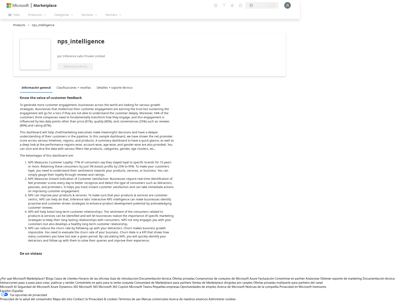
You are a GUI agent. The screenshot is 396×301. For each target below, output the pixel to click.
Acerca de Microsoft (231, 287)
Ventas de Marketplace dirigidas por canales (222, 282)
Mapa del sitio (62, 299)
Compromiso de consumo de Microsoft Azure (226, 278)
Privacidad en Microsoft (295, 287)
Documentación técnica (155, 278)
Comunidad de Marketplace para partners (162, 282)
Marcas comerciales (154, 299)
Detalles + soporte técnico (114, 87)
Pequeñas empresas (166, 287)
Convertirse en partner (290, 278)
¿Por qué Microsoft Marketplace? (22, 278)
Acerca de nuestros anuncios (188, 299)
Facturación (266, 278)
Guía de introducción (124, 278)
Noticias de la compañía (262, 287)
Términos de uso (129, 299)
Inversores (319, 287)
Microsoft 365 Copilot (113, 287)
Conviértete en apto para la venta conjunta (104, 282)
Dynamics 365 (68, 287)
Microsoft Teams (140, 287)
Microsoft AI (8, 287)
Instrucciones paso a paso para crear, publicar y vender (37, 282)
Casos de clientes (66, 278)
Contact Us (80, 299)
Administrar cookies (222, 299)
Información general (36, 87)
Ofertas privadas (183, 278)
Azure (54, 287)
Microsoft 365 (88, 287)
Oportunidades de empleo (198, 287)
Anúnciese (312, 278)
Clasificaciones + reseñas (74, 87)
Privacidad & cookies (103, 299)
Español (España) (11, 291)
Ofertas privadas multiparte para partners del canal (288, 282)
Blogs (49, 278)
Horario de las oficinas (93, 278)
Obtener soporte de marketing (341, 278)
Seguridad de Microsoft (34, 287)
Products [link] (19, 25)
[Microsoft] (18, 5)
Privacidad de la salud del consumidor (26, 299)
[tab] (37, 87)
